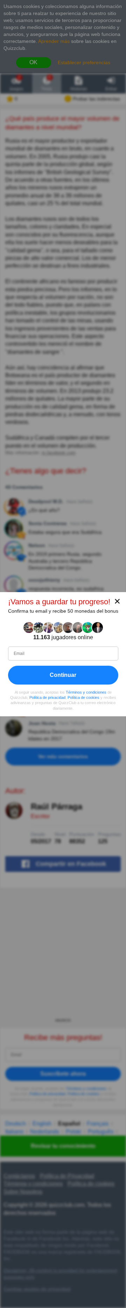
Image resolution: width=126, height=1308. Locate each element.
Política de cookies (83, 697)
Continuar (63, 675)
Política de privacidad (47, 697)
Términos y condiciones (86, 692)
